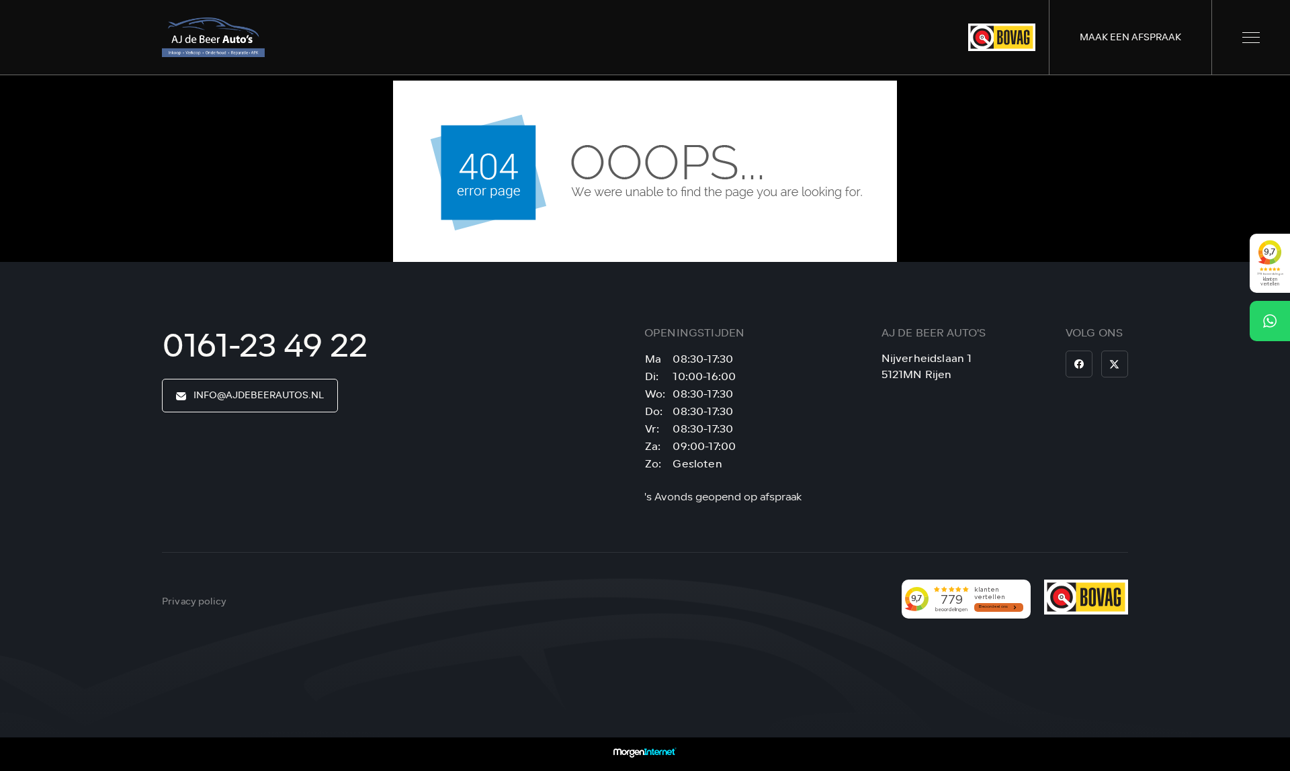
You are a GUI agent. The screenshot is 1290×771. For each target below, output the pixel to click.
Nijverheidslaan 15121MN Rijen (927, 366)
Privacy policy (194, 601)
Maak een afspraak (1130, 37)
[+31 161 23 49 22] (1270, 321)
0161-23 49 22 (265, 346)
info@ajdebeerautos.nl (257, 395)
